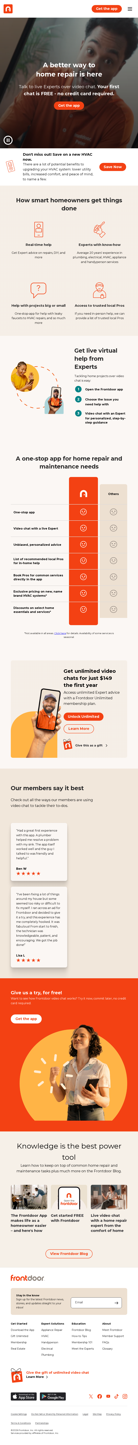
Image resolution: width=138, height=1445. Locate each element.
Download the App (22, 1330)
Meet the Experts (83, 1348)
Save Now (113, 167)
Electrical (47, 1348)
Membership (19, 1342)
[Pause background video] (8, 140)
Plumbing (47, 1354)
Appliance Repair (51, 1330)
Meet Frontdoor (112, 1330)
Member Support (113, 1336)
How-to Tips (79, 1336)
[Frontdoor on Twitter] (91, 1396)
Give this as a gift (88, 745)
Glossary (107, 1348)
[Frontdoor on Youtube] (108, 1396)
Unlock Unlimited (83, 716)
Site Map (97, 1414)
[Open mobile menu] (129, 8)
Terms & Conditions (21, 1423)
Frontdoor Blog (81, 1330)
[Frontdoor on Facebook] (99, 1396)
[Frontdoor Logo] (8, 8)
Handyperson (49, 1342)
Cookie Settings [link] (19, 1414)
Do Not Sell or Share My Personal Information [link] (54, 1414)
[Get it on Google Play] (53, 1396)
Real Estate (18, 1348)
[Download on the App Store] (24, 1396)
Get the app (107, 8)
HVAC (45, 1336)
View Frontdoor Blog (69, 1254)
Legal (85, 1414)
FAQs (105, 1342)
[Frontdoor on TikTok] (116, 1396)
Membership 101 (82, 1342)
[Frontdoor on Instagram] (125, 1396)
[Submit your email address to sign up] (116, 1302)
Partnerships (42, 1423)
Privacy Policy (113, 1414)
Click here (60, 633)
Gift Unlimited (19, 1336)
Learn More (78, 728)
